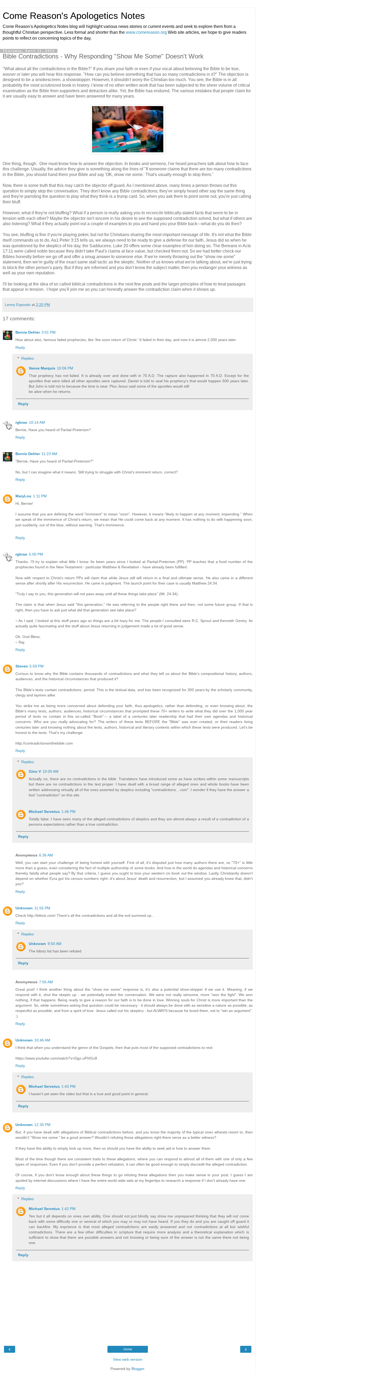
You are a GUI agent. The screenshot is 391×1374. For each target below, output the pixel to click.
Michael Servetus (44, 811)
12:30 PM (42, 1125)
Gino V (35, 771)
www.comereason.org (146, 32)
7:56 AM (46, 982)
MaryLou (23, 496)
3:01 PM (48, 332)
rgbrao (21, 422)
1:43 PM (68, 1086)
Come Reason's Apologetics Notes (74, 16)
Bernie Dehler (27, 332)
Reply (20, 347)
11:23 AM (49, 454)
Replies (27, 358)
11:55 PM (42, 908)
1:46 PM (68, 811)
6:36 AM (46, 855)
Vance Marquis (42, 368)
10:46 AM (42, 1040)
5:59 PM (37, 666)
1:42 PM (68, 1209)
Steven (21, 666)
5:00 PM (36, 554)
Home (127, 1349)
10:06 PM (65, 368)
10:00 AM (51, 771)
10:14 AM (37, 422)
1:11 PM (40, 496)
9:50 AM (54, 944)
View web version (127, 1359)
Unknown (24, 908)
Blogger (137, 1369)
